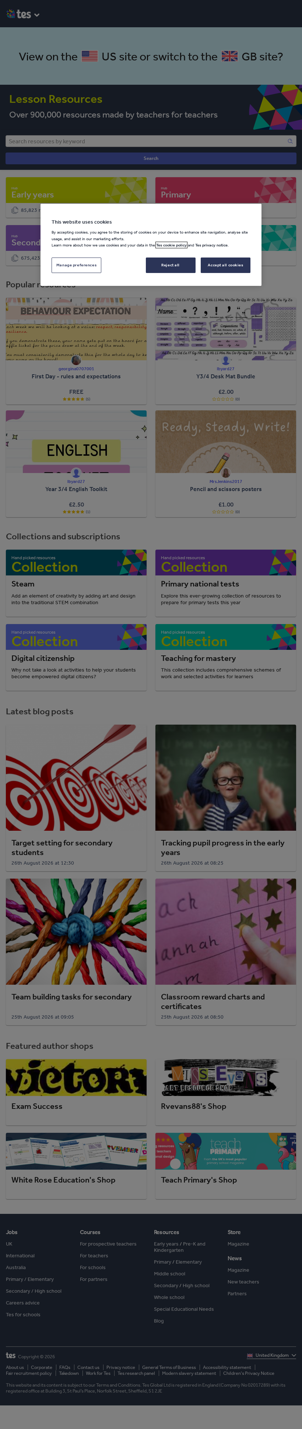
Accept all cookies (225, 264)
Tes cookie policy (171, 245)
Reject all (170, 264)
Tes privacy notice (211, 245)
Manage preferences (76, 264)
